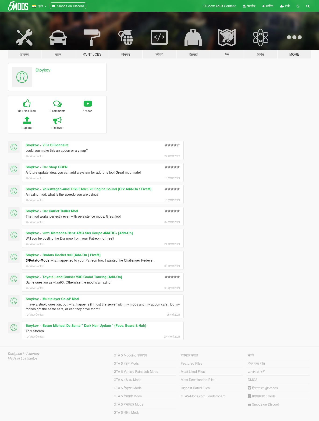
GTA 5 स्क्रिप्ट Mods (128, 387)
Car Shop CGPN (55, 167)
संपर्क (251, 355)
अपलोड (250, 6)
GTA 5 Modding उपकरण (130, 355)
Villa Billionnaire (55, 145)
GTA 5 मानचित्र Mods (128, 404)
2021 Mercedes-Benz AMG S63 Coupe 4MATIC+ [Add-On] (88, 232)
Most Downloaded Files (198, 379)
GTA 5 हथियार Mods (127, 379)
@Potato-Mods (38, 260)
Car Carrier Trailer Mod (60, 211)
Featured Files (191, 363)
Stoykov (42, 70)
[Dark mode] (298, 6)
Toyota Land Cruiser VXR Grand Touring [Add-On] (82, 276)
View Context (36, 156)
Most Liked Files (193, 371)
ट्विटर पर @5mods (264, 387)
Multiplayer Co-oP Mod (61, 298)
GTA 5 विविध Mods (126, 412)
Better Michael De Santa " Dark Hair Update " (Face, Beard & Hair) (94, 325)
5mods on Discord (265, 404)
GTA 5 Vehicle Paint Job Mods (136, 371)
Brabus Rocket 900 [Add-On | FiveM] (72, 254)
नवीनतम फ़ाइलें (189, 355)
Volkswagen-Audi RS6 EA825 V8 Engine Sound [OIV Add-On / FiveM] (97, 189)
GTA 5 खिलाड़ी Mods (128, 396)
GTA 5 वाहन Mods (126, 363)
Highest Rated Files (195, 387)
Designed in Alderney (23, 353)
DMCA (252, 379)
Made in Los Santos (22, 358)
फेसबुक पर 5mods (263, 396)
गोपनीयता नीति (256, 363)
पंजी (287, 6)
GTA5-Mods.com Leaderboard (203, 396)
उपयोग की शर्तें (256, 371)
